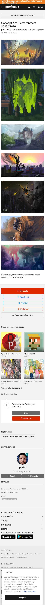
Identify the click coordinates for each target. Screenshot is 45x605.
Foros (24, 554)
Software (6, 525)
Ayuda (31, 567)
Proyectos (10, 554)
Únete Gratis (26, 418)
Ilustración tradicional (9, 499)
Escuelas (38, 554)
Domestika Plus (22, 557)
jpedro (21, 327)
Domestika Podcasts (8, 557)
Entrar (40, 7)
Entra (26, 413)
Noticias (20, 567)
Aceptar (22, 598)
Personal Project (12, 492)
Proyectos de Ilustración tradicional (18, 436)
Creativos (30, 554)
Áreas (4, 521)
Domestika (5, 567)
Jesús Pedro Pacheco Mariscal (24, 29)
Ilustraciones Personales (33, 381)
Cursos (3, 554)
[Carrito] (34, 7)
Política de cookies (29, 591)
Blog (25, 567)
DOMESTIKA (12, 7)
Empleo (18, 554)
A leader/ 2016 (29, 354)
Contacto (13, 567)
